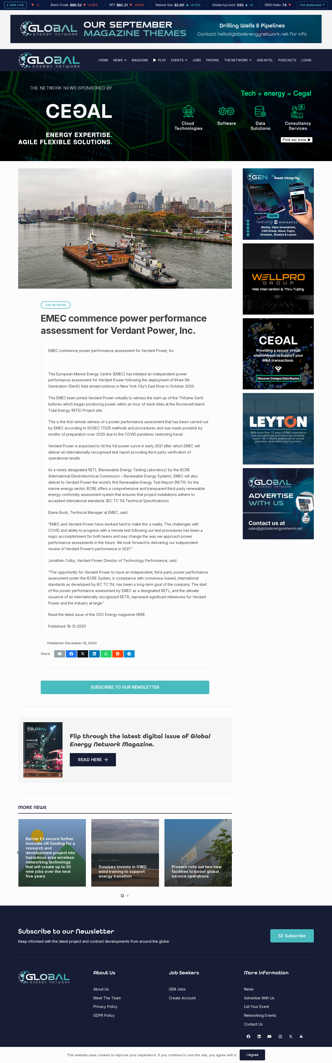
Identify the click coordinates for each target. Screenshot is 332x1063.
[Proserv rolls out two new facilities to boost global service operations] (125, 853)
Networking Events (260, 1015)
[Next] (231, 852)
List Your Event (256, 1006)
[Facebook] (248, 1036)
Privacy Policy (105, 1006)
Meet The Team (107, 998)
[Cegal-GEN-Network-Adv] (65, 143)
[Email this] (59, 653)
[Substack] (301, 1036)
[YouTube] (269, 1036)
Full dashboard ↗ (312, 5)
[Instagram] (280, 1036)
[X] (290, 1036)
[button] (125, 60)
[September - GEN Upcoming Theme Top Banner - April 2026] (166, 41)
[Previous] (18, 852)
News (249, 989)
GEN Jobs (177, 989)
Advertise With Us (259, 998)
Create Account (182, 998)
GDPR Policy (104, 1015)
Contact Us (253, 1024)
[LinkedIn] (259, 1036)
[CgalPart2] (244, 116)
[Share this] (71, 653)
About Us (101, 989)
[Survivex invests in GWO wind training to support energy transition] (52, 853)
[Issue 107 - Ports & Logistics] (43, 750)
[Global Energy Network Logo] (49, 60)
